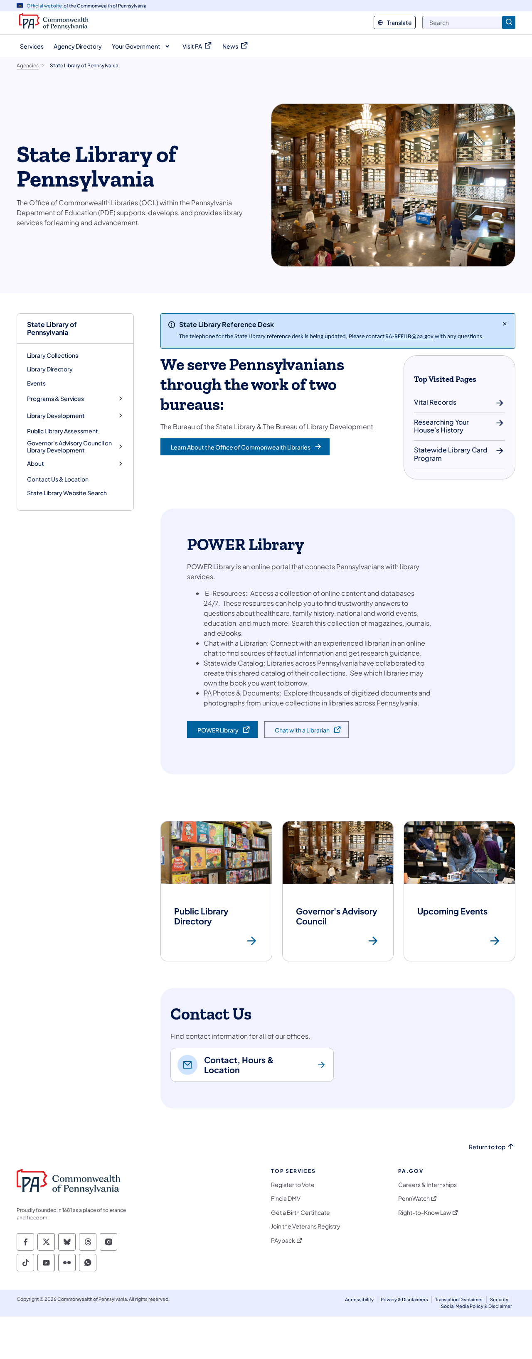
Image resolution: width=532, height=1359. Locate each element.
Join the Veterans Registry (305, 1226)
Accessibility (359, 1299)
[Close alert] (504, 323)
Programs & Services (55, 398)
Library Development (56, 415)
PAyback (283, 1240)
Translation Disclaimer (459, 1299)
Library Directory (50, 369)
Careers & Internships (427, 1184)
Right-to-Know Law (424, 1212)
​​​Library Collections (52, 355)
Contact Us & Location (58, 479)
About (35, 463)
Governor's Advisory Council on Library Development (69, 447)
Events (36, 383)
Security (499, 1299)
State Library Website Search (67, 492)
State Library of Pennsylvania (52, 328)
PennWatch (414, 1198)
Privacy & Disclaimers (404, 1299)
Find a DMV (285, 1198)
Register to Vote (293, 1184)
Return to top (487, 1146)
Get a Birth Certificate (300, 1212)
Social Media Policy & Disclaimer (476, 1306)
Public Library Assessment (62, 431)
